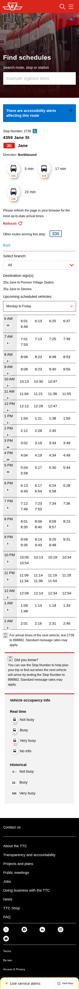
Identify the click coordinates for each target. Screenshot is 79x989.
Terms (7, 951)
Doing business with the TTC (26, 890)
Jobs (7, 882)
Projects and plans (18, 864)
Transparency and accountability (29, 855)
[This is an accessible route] (35, 131)
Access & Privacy (14, 969)
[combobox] (39, 78)
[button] (65, 983)
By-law (7, 960)
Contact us (12, 827)
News (7, 899)
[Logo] (12, 6)
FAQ (7, 917)
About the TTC (15, 846)
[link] (39, 113)
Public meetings (16, 873)
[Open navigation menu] (71, 6)
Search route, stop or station (26, 68)
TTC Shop (11, 908)
